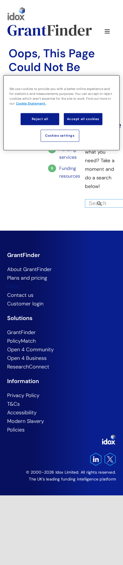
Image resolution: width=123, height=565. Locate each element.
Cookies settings (59, 136)
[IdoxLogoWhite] (109, 436)
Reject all (40, 119)
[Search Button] (109, 202)
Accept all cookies (83, 119)
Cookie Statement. (31, 103)
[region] (61, 112)
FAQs (13, 286)
